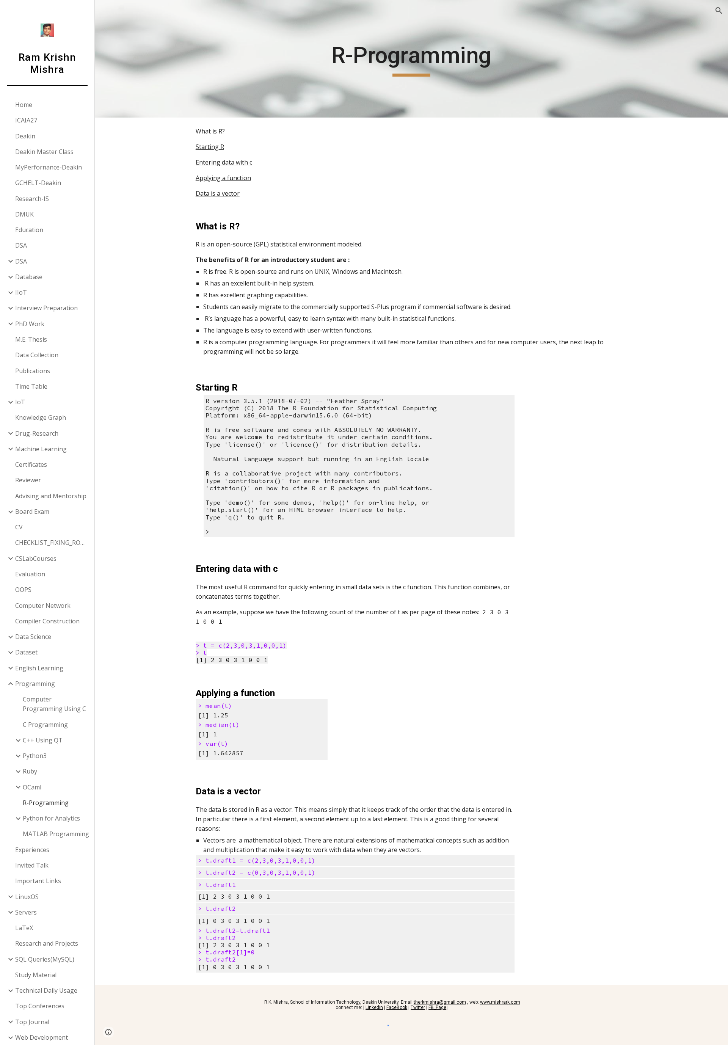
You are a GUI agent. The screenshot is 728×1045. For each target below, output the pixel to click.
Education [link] (29, 230)
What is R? (210, 131)
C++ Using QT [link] (43, 740)
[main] (411, 59)
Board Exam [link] (32, 511)
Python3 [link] (35, 756)
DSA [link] (21, 245)
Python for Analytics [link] (51, 818)
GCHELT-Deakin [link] (38, 183)
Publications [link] (32, 371)
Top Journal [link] (32, 1022)
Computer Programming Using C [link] (54, 704)
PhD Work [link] (29, 324)
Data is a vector (218, 193)
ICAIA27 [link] (26, 120)
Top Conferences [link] (39, 1006)
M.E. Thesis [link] (31, 339)
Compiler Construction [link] (47, 621)
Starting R (210, 147)
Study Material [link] (35, 975)
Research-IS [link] (32, 199)
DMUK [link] (24, 214)
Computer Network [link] (43, 605)
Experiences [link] (32, 850)
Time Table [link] (31, 386)
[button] (719, 11)
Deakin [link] (25, 136)
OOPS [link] (23, 589)
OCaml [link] (32, 787)
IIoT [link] (21, 292)
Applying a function (223, 178)
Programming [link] (35, 683)
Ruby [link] (30, 771)
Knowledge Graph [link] (40, 417)
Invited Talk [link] (32, 865)
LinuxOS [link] (27, 897)
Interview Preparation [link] (46, 308)
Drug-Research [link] (36, 433)
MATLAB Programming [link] (56, 834)
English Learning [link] (39, 668)
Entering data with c (224, 162)
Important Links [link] (38, 881)
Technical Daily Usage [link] (46, 990)
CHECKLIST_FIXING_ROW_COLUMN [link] (52, 542)
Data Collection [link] (36, 355)
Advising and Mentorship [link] (50, 496)
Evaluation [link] (30, 574)
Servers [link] (26, 912)
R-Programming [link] (46, 803)
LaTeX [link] (24, 928)
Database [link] (28, 277)
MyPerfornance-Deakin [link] (48, 167)
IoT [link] (20, 402)
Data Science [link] (33, 636)
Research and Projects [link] (46, 943)
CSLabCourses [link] (35, 558)
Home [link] (23, 104)
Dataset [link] (26, 652)
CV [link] (19, 527)
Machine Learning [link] (41, 449)
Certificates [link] (31, 464)
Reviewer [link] (28, 480)
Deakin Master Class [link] (44, 151)
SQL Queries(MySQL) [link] (44, 959)
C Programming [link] (45, 724)
